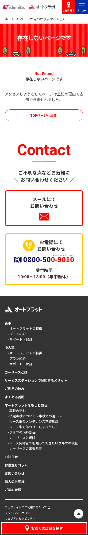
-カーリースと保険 (21, 437)
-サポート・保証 (20, 339)
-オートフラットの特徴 (25, 328)
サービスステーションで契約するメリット (36, 380)
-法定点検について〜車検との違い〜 (35, 416)
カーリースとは (16, 372)
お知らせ (11, 456)
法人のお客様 (14, 481)
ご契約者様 (13, 489)
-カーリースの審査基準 (25, 448)
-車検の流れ (17, 410)
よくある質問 (14, 396)
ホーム (10, 19)
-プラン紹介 (17, 334)
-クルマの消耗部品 (22, 432)
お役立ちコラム (16, 465)
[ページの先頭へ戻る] (78, 513)
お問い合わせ (14, 473)
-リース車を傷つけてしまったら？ (33, 426)
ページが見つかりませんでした (43, 19)
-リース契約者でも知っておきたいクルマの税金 (43, 443)
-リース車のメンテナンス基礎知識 (33, 421)
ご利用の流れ (14, 388)
